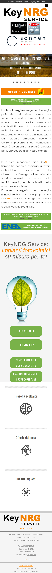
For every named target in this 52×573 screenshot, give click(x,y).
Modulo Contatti (26, 565)
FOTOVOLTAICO (26, 331)
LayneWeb (31, 555)
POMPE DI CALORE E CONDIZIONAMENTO (26, 362)
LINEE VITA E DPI (26, 345)
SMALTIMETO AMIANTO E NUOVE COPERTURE (26, 376)
